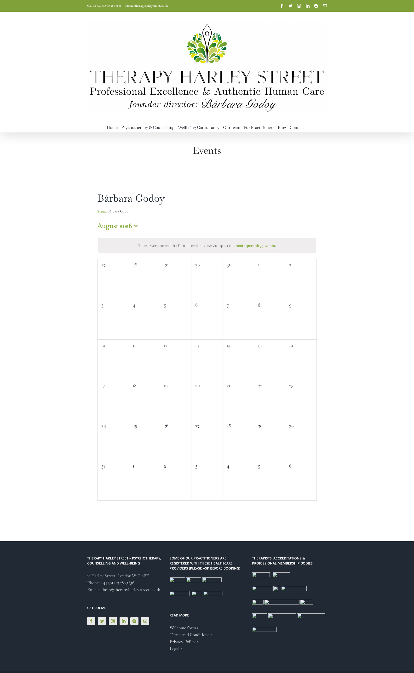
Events (102, 211)
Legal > (176, 648)
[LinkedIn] (124, 621)
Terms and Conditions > (191, 634)
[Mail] (145, 621)
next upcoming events (255, 245)
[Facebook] (91, 621)
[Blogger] (134, 621)
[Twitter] (102, 621)
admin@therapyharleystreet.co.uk (146, 6)
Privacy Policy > (184, 641)
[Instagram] (113, 621)
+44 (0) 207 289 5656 (117, 582)
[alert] (207, 245)
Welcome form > (184, 627)
